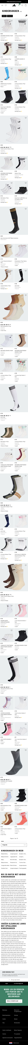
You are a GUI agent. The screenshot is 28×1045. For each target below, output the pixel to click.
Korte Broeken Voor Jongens (13, 860)
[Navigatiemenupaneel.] (2, 5)
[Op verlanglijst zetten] (11, 21)
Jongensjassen (14, 853)
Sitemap (16, 1015)
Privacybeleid (17, 1033)
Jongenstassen (23, 865)
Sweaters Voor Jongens (22, 860)
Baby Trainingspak (4, 860)
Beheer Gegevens (18, 1030)
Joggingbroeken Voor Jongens (14, 857)
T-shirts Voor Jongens (22, 862)
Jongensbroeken (5, 865)
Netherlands (16, 1042)
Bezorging (4, 1010)
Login (6, 983)
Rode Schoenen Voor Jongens (14, 865)
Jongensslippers (14, 868)
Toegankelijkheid (18, 1037)
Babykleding (4, 853)
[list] (11, 16)
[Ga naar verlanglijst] (5, 5)
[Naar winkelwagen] (25, 5)
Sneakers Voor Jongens (22, 854)
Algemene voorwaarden (7, 1037)
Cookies (4, 1033)
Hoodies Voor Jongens (4, 868)
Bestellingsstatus (6, 1015)
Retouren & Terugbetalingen (17, 1011)
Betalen (16, 1019)
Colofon (4, 1019)
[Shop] (14, 6)
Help (3, 1022)
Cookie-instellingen (6, 1030)
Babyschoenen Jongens (4, 862)
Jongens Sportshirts (22, 857)
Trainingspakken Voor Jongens (23, 868)
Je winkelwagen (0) (18, 983)
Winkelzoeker (17, 1022)
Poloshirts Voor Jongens (14, 862)
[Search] (22, 5)
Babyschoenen (4, 856)
